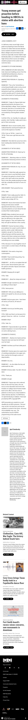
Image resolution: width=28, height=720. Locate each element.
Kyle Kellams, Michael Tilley (8, 633)
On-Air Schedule (7, 690)
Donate (23, 2)
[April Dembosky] (4, 431)
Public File (5, 697)
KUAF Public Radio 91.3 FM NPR (10, 674)
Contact (5, 677)
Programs (5, 687)
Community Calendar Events (9, 684)
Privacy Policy (6, 700)
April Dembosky (10, 26)
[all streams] (26, 718)
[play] (2, 718)
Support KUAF (6, 680)
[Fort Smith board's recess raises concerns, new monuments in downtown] (13, 611)
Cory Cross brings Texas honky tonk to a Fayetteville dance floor (14, 581)
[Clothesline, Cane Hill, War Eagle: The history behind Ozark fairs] (13, 522)
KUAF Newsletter (7, 693)
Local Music (5, 575)
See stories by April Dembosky (15, 499)
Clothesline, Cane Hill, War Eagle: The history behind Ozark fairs (13, 536)
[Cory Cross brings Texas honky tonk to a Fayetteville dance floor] (13, 567)
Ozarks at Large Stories (8, 531)
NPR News (5, 418)
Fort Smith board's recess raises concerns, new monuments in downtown (13, 626)
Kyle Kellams (5, 586)
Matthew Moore (6, 542)
